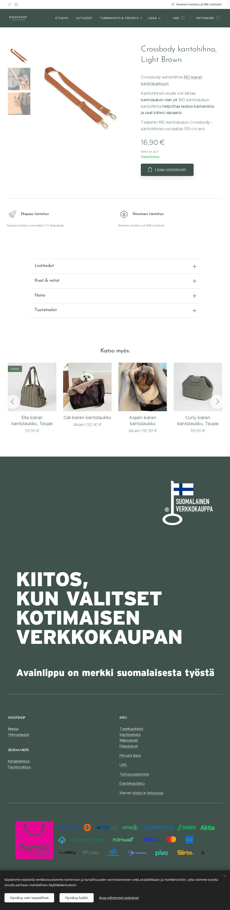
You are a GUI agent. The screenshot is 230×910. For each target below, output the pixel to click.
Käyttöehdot (130, 735)
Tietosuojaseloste (134, 774)
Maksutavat (128, 740)
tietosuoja (155, 793)
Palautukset (128, 746)
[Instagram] (9, 4)
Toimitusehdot (131, 729)
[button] (178, 18)
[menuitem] (63, 18)
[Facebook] (16, 4)
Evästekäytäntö (132, 783)
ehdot (137, 793)
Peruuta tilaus (130, 755)
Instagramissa (18, 761)
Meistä (13, 729)
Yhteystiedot (18, 735)
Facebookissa (19, 767)
